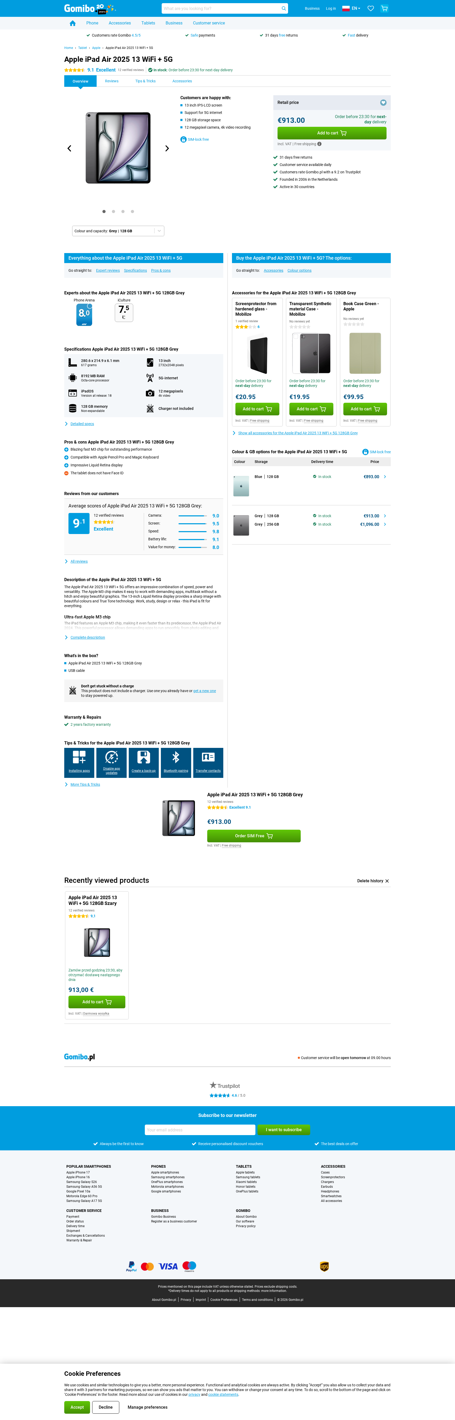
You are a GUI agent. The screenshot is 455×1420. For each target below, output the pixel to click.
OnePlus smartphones (167, 1182)
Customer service (209, 23)
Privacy (186, 1300)
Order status (75, 1221)
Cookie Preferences (224, 1300)
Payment (72, 1216)
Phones (158, 1166)
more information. (274, 1291)
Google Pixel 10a (78, 1191)
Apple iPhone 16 (78, 1177)
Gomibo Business (163, 1216)
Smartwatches (331, 1196)
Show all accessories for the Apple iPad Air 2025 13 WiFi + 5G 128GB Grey (298, 433)
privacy (194, 1394)
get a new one (204, 691)
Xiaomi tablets (246, 1182)
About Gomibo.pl (164, 1300)
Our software (245, 1221)
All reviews (79, 561)
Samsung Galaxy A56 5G (84, 1187)
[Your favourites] (370, 8)
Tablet (82, 48)
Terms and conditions (257, 1300)
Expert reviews (108, 270)
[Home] (72, 23)
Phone (92, 23)
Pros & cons (161, 270)
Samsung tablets (248, 1177)
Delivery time (75, 1226)
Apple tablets (245, 1172)
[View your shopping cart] (384, 8)
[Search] (284, 8)
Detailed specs (82, 424)
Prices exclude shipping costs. (276, 1286)
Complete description (88, 637)
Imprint (201, 1300)
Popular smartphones (88, 1166)
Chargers (327, 1182)
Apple (96, 48)
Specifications (135, 270)
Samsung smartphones (168, 1177)
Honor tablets (245, 1187)
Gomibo (243, 1210)
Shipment (73, 1231)
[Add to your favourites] (383, 102)
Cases (325, 1172)
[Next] (166, 148)
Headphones (330, 1191)
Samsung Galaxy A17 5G (84, 1201)
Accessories (120, 23)
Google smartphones (166, 1191)
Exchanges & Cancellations (85, 1235)
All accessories (331, 1201)
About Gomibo (246, 1216)
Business (174, 23)
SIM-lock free (198, 139)
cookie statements (223, 1394)
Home (68, 48)
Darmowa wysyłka (96, 1013)
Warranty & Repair (79, 1240)
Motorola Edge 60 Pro (81, 1196)
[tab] (104, 211)
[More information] (319, 144)
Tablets (148, 23)
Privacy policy (246, 1226)
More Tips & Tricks (85, 784)
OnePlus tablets (247, 1191)
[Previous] (69, 148)
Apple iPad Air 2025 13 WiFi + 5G (129, 48)
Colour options (299, 270)
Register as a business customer (174, 1221)
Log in (331, 8)
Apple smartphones (165, 1172)
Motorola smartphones (167, 1187)
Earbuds (327, 1187)
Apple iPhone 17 (78, 1172)
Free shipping (259, 420)
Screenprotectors (333, 1177)
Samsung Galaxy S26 (81, 1182)
